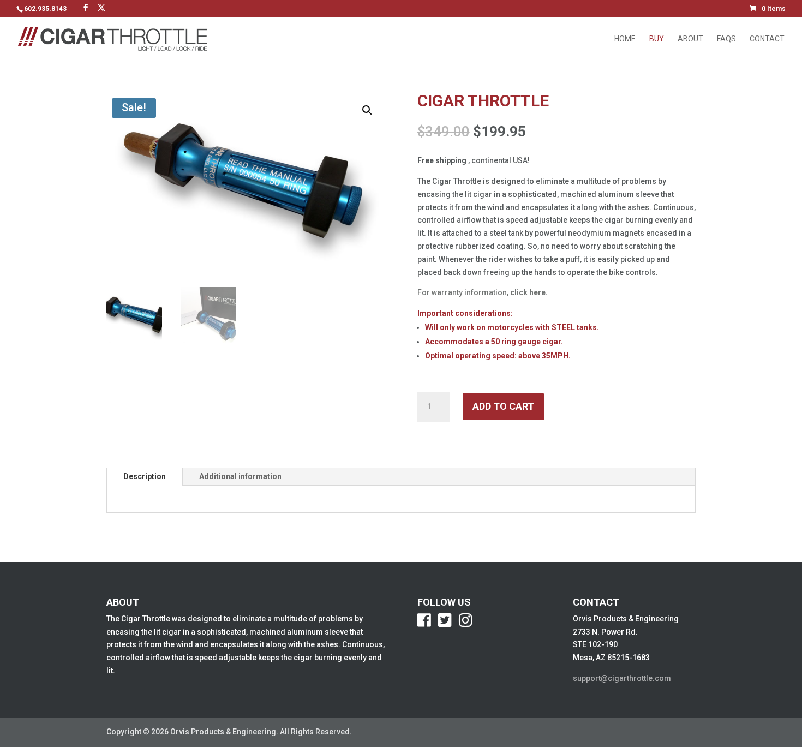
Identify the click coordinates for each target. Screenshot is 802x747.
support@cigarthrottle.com (622, 678)
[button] (367, 110)
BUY (656, 39)
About (690, 39)
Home (625, 39)
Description (144, 476)
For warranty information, (482, 292)
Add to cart (503, 406)
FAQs (726, 39)
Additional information (240, 476)
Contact (767, 39)
